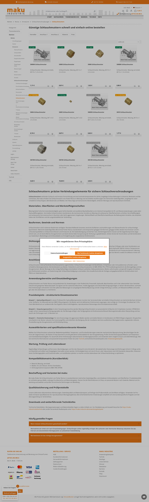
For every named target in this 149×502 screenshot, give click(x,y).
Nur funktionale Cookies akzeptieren (90, 253)
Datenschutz (80, 261)
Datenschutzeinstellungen (59, 253)
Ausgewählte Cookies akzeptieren (74, 257)
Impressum (68, 261)
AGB (74, 261)
